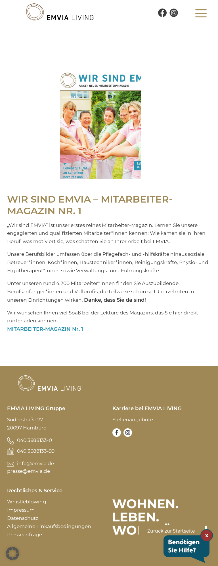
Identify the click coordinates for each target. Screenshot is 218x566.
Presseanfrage (24, 534)
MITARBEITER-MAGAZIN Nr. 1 (45, 329)
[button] (12, 553)
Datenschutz (22, 518)
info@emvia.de (35, 463)
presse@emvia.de (28, 471)
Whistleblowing (26, 502)
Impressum (21, 510)
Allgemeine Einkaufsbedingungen (49, 526)
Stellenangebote (132, 419)
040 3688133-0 (34, 440)
